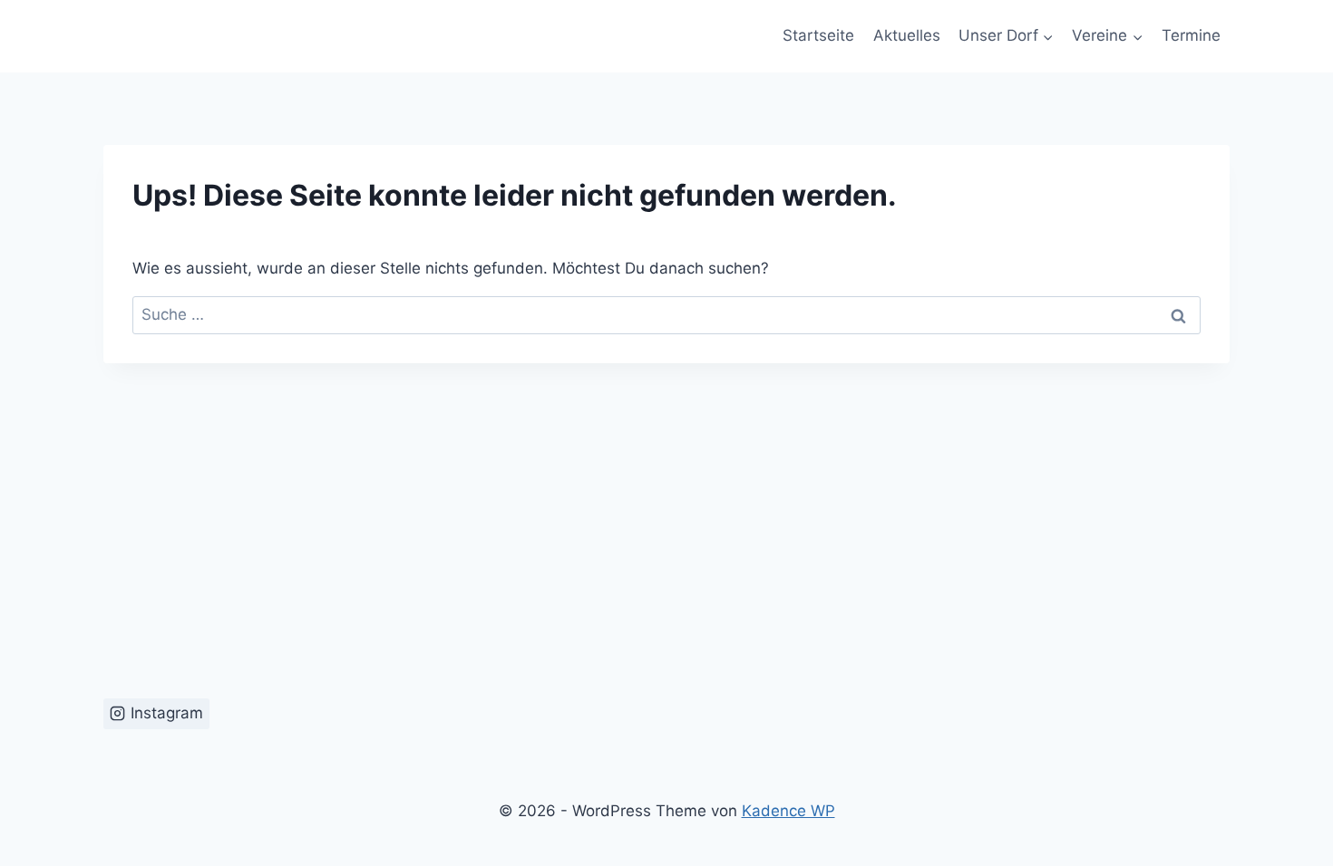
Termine (1191, 35)
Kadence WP (788, 811)
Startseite (818, 35)
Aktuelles (906, 35)
